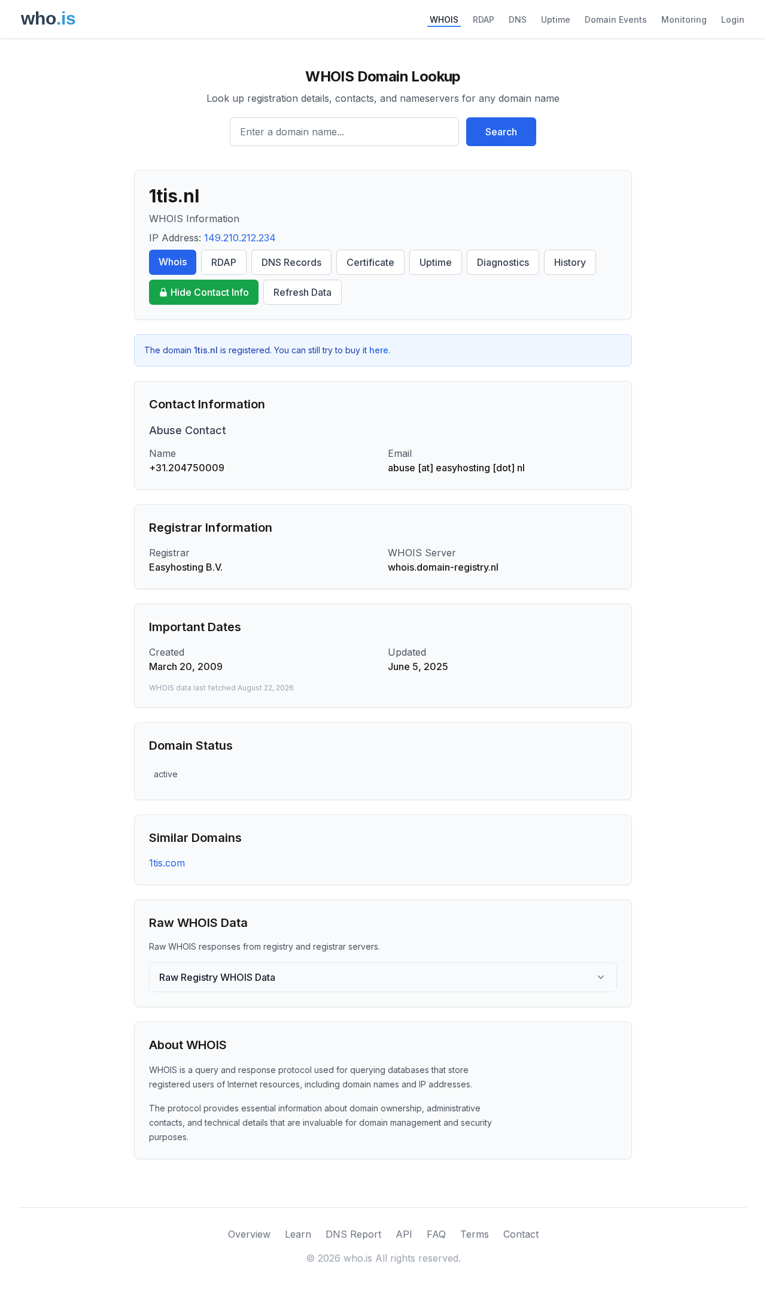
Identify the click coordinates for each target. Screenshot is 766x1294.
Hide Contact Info (210, 292)
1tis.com (167, 863)
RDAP (483, 19)
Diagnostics (503, 262)
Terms (474, 1234)
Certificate (370, 262)
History (570, 262)
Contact (521, 1234)
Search (501, 132)
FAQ (436, 1234)
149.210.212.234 (240, 238)
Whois (173, 262)
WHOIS (444, 19)
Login (732, 19)
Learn (298, 1234)
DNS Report (353, 1234)
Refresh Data (302, 292)
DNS (518, 19)
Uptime (555, 19)
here (378, 350)
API (404, 1234)
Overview (249, 1234)
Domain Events (616, 19)
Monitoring (684, 19)
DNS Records (291, 262)
